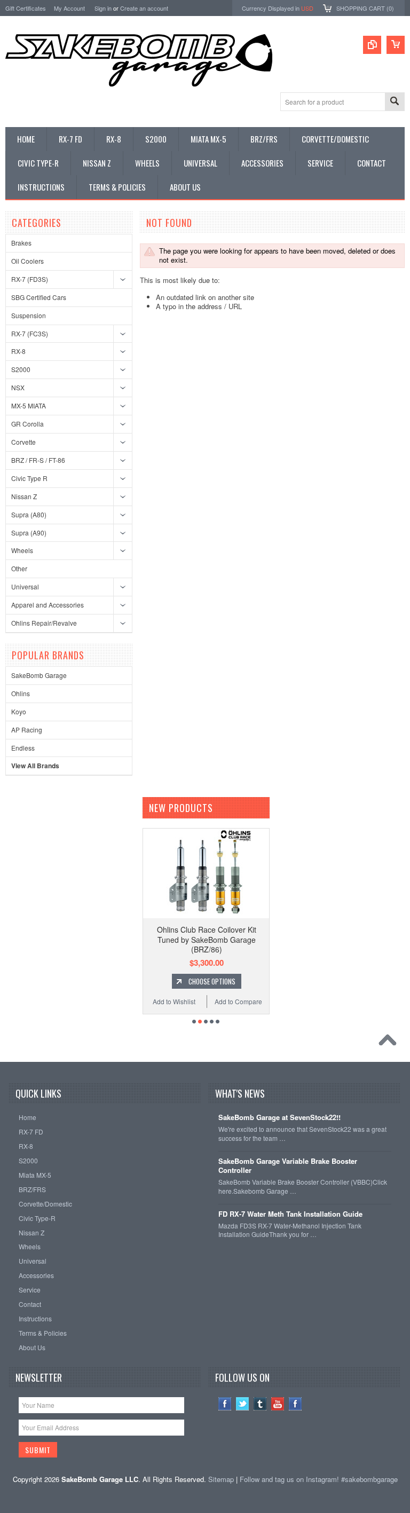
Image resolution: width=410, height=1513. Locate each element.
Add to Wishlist (174, 1001)
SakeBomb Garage (39, 675)
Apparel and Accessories (47, 604)
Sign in (103, 8)
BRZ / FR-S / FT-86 (38, 459)
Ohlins (20, 693)
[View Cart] (396, 45)
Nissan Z (24, 496)
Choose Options (211, 981)
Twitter (242, 1403)
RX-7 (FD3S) (29, 278)
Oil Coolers (27, 260)
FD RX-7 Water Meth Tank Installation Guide (290, 1214)
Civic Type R (29, 478)
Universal (25, 586)
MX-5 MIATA (28, 405)
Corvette (23, 441)
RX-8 (18, 351)
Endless (23, 747)
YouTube (278, 1403)
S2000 (20, 369)
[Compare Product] (372, 45)
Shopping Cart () (365, 8)
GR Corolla (27, 423)
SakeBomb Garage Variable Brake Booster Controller (287, 1166)
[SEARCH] (394, 102)
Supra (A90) (28, 532)
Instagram (295, 1403)
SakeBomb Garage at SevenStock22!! (279, 1117)
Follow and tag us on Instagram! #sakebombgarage (319, 1479)
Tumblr (260, 1403)
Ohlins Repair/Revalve (44, 622)
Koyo (18, 711)
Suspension (28, 315)
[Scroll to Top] (390, 1042)
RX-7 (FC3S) (29, 333)
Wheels (22, 550)
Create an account (144, 8)
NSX (18, 387)
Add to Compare (238, 1001)
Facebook (225, 1403)
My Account (69, 8)
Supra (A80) (28, 514)
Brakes (21, 242)
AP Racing (26, 729)
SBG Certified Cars (38, 297)
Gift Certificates (25, 8)
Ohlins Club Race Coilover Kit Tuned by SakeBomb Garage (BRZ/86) (206, 939)
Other (19, 568)
